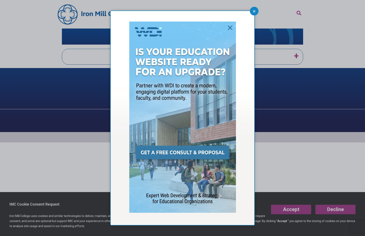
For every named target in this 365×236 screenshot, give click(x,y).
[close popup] (254, 11)
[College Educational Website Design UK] (182, 211)
